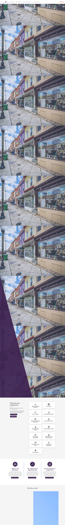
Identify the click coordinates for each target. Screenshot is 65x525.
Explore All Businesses (14, 414)
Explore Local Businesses (14, 477)
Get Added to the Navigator (49, 477)
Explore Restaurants (13, 416)
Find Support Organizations (32, 477)
